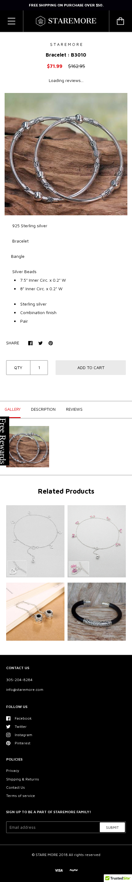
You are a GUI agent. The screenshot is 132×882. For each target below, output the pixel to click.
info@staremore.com (24, 689)
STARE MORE (47, 854)
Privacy (12, 770)
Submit (112, 827)
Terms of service (20, 795)
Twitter (21, 726)
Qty (18, 367)
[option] (66, 154)
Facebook (23, 718)
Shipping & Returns (22, 779)
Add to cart (90, 367)
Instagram (23, 734)
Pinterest (22, 743)
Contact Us (15, 787)
